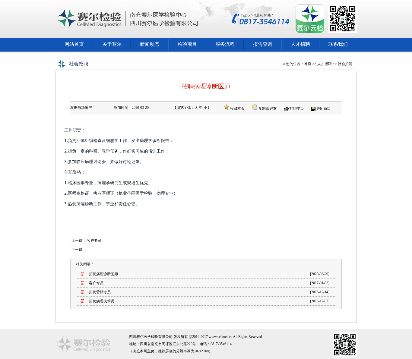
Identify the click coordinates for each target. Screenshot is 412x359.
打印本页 (297, 108)
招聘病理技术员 (101, 301)
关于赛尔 (112, 44)
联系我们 (338, 44)
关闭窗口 (323, 108)
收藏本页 (237, 108)
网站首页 (74, 44)
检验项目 (187, 44)
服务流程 (225, 44)
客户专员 (94, 240)
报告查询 (262, 44)
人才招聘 (300, 44)
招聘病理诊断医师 (103, 274)
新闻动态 (149, 44)
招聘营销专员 (100, 292)
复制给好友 (267, 108)
